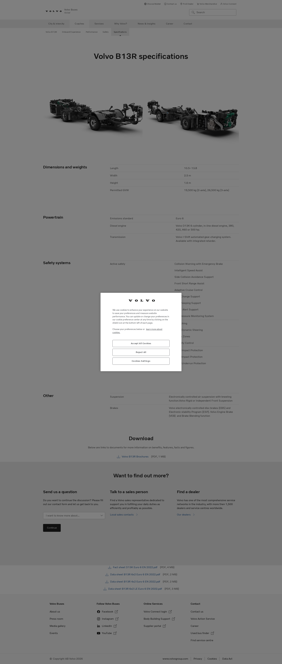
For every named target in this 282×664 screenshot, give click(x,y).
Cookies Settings (141, 361)
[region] (141, 332)
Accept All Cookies (141, 343)
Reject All (141, 352)
